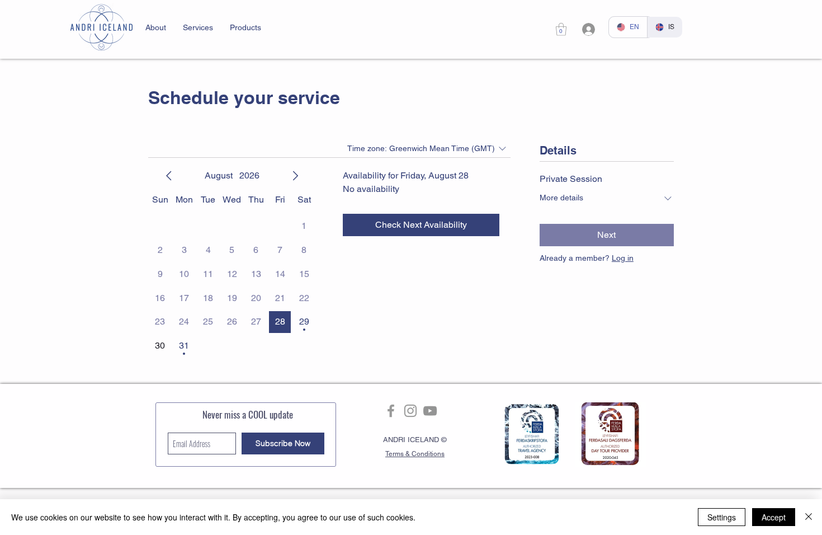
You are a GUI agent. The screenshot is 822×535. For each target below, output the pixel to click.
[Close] (808, 517)
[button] (155, 27)
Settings (721, 517)
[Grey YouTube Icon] (430, 410)
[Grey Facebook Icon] (390, 410)
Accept (774, 517)
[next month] (295, 175)
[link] (561, 29)
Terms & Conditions (415, 454)
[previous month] (169, 175)
